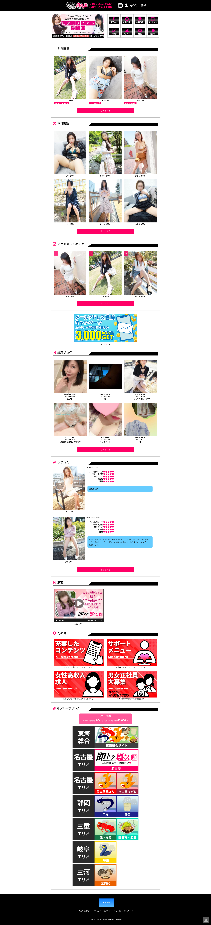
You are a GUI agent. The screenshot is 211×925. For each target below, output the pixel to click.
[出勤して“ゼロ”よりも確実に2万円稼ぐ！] (79, 684)
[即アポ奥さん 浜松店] (105, 806)
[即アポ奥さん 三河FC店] (105, 875)
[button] (120, 5)
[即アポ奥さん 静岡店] (127, 806)
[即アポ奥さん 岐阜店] (105, 852)
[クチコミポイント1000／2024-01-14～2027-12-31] (78, 26)
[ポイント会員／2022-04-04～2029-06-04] (105, 328)
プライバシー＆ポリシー (102, 911)
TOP (81, 911)
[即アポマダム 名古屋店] (127, 783)
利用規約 (87, 911)
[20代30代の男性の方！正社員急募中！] (132, 684)
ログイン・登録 (137, 5)
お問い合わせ (127, 911)
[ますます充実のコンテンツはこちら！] (79, 652)
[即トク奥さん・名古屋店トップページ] (76, 5)
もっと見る (105, 110)
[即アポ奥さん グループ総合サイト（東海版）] (116, 737)
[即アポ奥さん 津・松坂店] (105, 829)
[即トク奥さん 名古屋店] (116, 760)
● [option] (72, 40)
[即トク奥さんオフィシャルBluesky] (107, 902)
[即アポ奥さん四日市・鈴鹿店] (127, 829)
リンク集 (117, 911)
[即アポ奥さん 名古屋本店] (105, 783)
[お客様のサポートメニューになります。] (132, 652)
